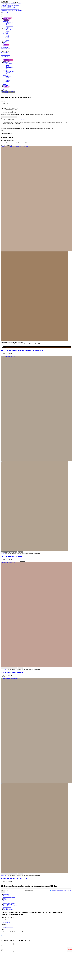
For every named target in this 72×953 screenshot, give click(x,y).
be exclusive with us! (5, 52)
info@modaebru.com (5, 48)
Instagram (5, 43)
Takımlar (5, 41)
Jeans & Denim (9, 29)
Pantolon (8, 31)
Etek (7, 32)
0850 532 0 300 (4, 47)
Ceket (7, 37)
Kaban (7, 36)
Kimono (8, 38)
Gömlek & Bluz (9, 22)
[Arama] (1, 14)
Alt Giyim (5, 28)
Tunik (7, 24)
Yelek (7, 40)
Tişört (7, 23)
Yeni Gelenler (6, 19)
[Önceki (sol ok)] (1, 949)
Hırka (7, 27)
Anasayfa (3, 89)
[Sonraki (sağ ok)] (2, 949)
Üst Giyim (5, 21)
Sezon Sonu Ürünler (7, 18)
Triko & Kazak (9, 26)
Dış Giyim (5, 33)
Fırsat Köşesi (6, 45)
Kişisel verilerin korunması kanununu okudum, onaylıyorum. (61, 890)
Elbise (4, 42)
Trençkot (8, 35)
